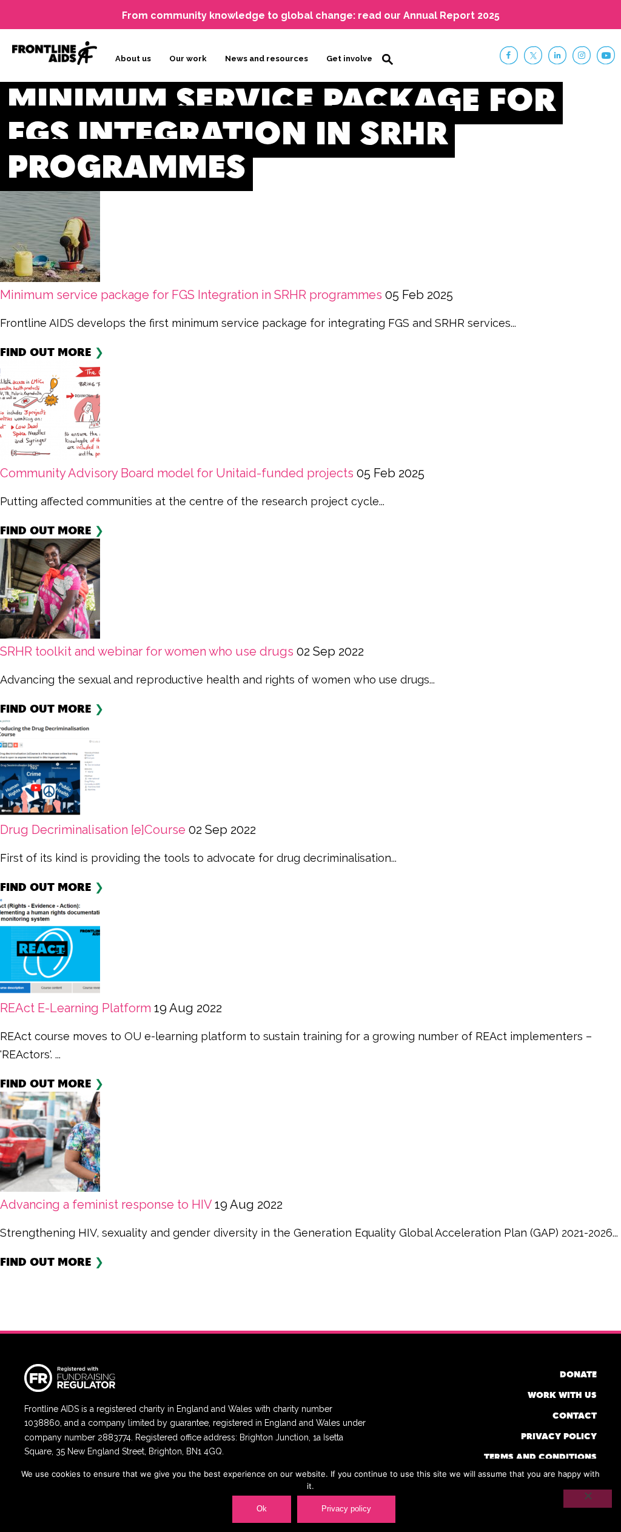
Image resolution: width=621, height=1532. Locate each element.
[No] (587, 1499)
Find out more (46, 351)
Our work (188, 58)
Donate (578, 1374)
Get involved (352, 58)
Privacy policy (559, 1436)
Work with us (562, 1394)
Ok (262, 1508)
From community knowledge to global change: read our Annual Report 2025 (311, 15)
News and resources (266, 58)
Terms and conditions (540, 1456)
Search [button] (387, 59)
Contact (574, 1415)
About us (133, 58)
